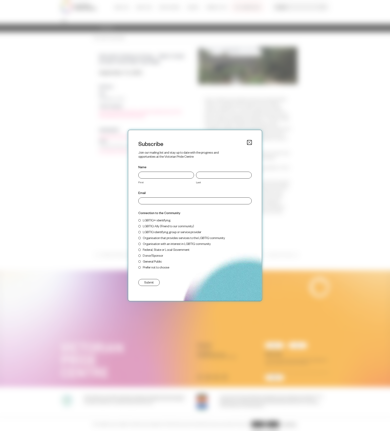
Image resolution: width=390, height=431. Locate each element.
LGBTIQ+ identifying (156, 220)
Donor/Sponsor (153, 255)
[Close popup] (249, 142)
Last (198, 182)
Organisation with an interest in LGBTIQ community (177, 244)
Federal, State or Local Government (166, 249)
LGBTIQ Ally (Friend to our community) (168, 226)
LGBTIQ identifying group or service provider (172, 232)
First (141, 182)
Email (142, 193)
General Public (152, 261)
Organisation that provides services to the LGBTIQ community (184, 238)
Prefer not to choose (156, 267)
